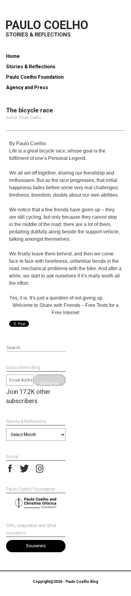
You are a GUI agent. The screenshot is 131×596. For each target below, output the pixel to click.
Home (13, 56)
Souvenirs (36, 546)
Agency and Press (27, 87)
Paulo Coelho (46, 25)
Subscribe (49, 383)
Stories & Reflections (30, 67)
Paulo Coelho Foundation (35, 77)
